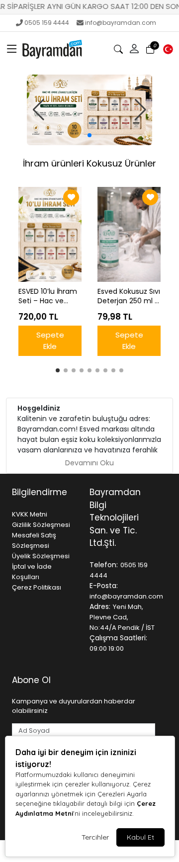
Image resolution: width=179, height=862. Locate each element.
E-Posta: (104, 586)
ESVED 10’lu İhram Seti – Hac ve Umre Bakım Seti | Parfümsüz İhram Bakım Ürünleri (48, 296)
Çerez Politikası (36, 587)
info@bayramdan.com (120, 22)
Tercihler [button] (95, 837)
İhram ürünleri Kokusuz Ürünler (89, 163)
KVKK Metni (29, 514)
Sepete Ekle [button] (50, 340)
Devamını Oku (89, 463)
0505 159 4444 (46, 22)
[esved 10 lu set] (89, 110)
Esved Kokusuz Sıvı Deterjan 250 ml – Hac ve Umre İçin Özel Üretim (128, 296)
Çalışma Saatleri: (118, 638)
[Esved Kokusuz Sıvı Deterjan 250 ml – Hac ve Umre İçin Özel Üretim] (129, 234)
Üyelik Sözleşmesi (41, 556)
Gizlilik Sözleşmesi (41, 524)
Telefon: (104, 565)
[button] (12, 49)
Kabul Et (140, 837)
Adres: (100, 606)
